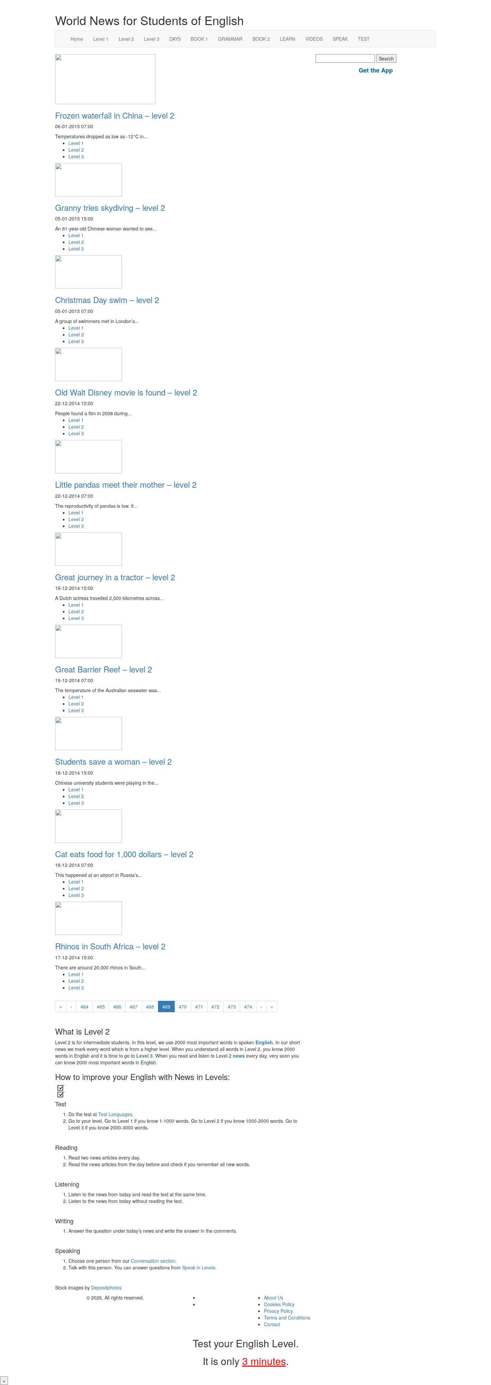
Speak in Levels (198, 1267)
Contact (272, 1324)
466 (117, 1006)
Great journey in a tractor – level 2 (115, 577)
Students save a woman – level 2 (113, 761)
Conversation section (153, 1260)
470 (183, 1006)
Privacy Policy (278, 1310)
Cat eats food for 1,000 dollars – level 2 (124, 854)
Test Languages (115, 1114)
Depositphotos (106, 1287)
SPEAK (340, 38)
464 (84, 1006)
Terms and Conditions (287, 1317)
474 (248, 1006)
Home (76, 38)
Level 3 (151, 38)
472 (215, 1006)
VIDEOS (314, 38)
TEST (364, 38)
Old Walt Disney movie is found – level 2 (126, 392)
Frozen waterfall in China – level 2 (114, 115)
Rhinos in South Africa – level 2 (110, 946)
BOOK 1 (199, 38)
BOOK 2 (261, 38)
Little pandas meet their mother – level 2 (125, 484)
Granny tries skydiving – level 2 (110, 207)
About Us (273, 1297)
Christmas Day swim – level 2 (107, 299)
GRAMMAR (230, 38)
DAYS (175, 38)
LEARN (287, 38)
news (239, 1055)
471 (199, 1006)
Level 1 (101, 38)
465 (101, 1006)
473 (232, 1006)
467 (134, 1006)
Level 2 (126, 38)
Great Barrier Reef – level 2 (103, 669)
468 (150, 1006)
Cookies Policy (279, 1304)
